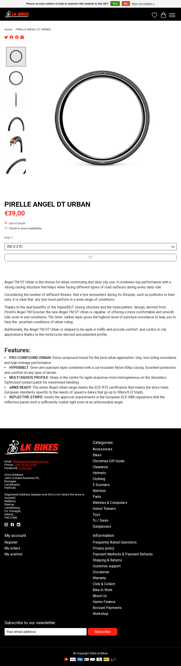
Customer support (107, 566)
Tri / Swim (100, 520)
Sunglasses (102, 526)
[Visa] (73, 660)
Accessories (102, 449)
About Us (100, 596)
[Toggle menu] (172, 15)
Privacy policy (103, 548)
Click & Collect (104, 584)
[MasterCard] (66, 660)
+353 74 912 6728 (25, 464)
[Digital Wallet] (89, 660)
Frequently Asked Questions (115, 542)
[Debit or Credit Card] (113, 660)
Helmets (99, 473)
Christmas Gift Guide (108, 461)
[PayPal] (106, 660)
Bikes (97, 455)
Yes (115, 3)
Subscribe (102, 632)
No (126, 3)
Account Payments (107, 608)
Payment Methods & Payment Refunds (123, 554)
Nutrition (99, 491)
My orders (12, 548)
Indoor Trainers (104, 508)
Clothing (99, 479)
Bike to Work (102, 590)
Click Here (25, 468)
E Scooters (101, 485)
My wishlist (13, 554)
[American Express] (80, 660)
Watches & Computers (110, 503)
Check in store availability (25, 228)
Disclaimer (101, 572)
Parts (97, 497)
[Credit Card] (99, 660)
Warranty (99, 578)
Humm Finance (104, 602)
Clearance (100, 467)
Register (11, 542)
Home (8, 29)
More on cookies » (143, 3)
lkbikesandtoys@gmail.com (31, 461)
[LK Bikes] (16, 14)
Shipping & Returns (107, 560)
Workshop (100, 614)
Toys (96, 514)
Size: (8, 237)
